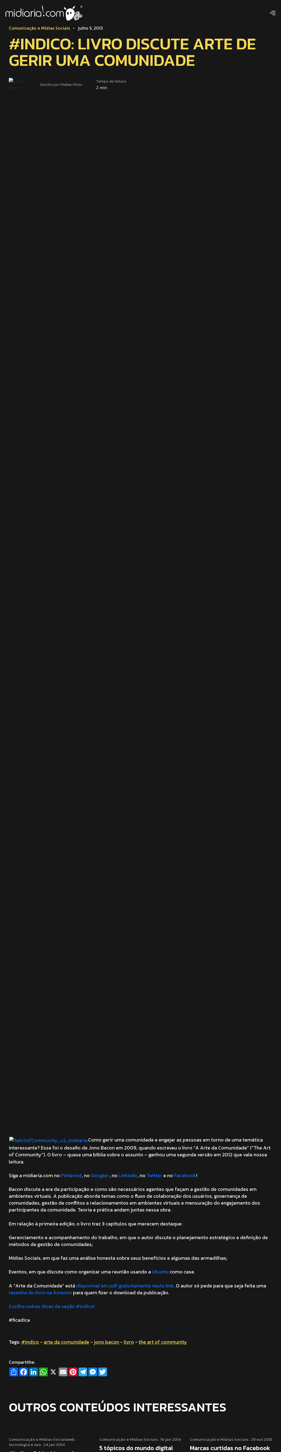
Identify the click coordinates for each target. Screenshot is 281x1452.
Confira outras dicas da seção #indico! (52, 1306)
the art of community (163, 1342)
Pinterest (71, 1175)
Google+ (100, 1175)
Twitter (154, 1175)
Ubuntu (160, 1271)
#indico (30, 1342)
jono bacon (106, 1342)
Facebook (185, 1175)
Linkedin (128, 1175)
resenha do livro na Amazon (40, 1292)
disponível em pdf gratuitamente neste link (125, 1285)
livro (129, 1342)
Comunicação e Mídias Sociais (39, 28)
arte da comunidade (66, 1342)
